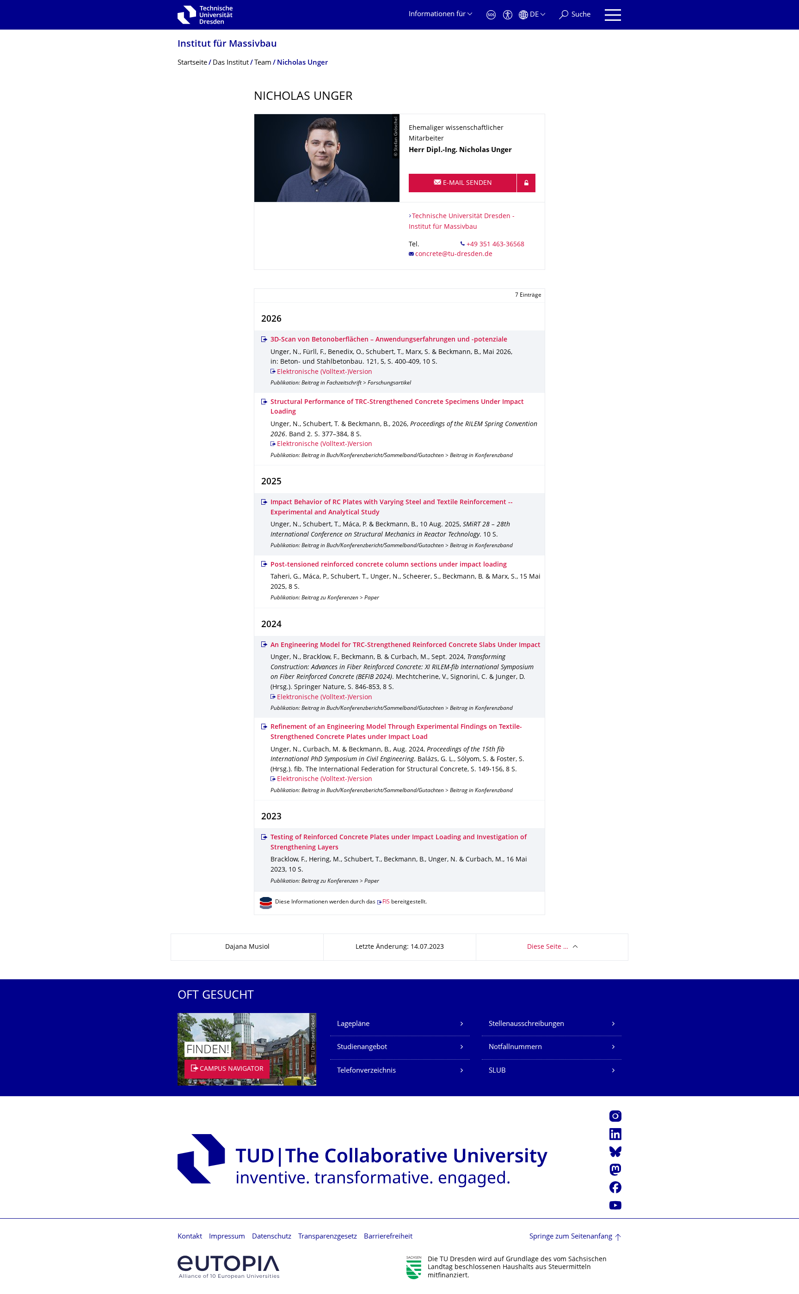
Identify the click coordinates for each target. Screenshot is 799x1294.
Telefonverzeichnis (366, 1071)
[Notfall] (491, 15)
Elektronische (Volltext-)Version (324, 372)
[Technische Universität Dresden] (205, 15)
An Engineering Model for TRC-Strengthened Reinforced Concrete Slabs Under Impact (405, 645)
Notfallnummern (515, 1047)
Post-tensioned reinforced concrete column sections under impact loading (388, 565)
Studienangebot (362, 1047)
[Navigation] (612, 15)
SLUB (497, 1071)
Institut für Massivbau (227, 44)
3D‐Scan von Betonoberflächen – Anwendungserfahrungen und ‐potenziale (388, 340)
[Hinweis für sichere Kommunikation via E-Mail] (526, 183)
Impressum (227, 1236)
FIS (386, 902)
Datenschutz (271, 1236)
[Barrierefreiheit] (508, 15)
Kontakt (190, 1236)
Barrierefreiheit (388, 1236)
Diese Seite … (547, 947)
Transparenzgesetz (327, 1236)
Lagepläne (353, 1024)
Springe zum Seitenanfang (570, 1236)
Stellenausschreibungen (526, 1024)
